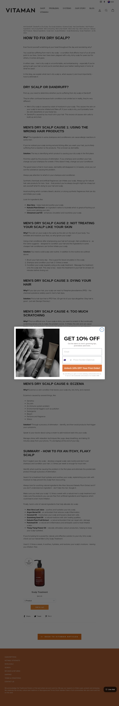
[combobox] (67, 360)
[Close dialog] (102, 330)
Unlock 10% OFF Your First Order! (82, 368)
